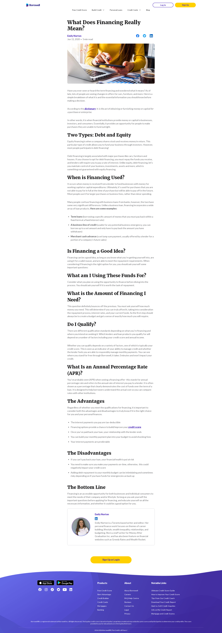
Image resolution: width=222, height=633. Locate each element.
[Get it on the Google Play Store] (65, 582)
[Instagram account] (46, 589)
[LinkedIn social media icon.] (71, 589)
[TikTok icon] (52, 589)
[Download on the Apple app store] (45, 582)
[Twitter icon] (58, 589)
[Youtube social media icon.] (65, 589)
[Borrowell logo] (33, 5)
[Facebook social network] (40, 589)
